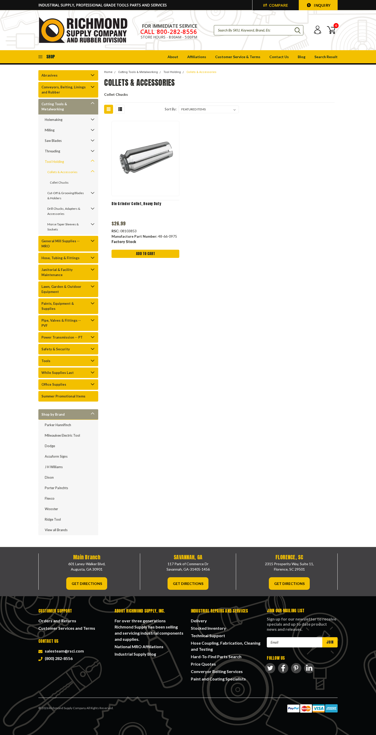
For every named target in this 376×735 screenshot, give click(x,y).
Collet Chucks (59, 182)
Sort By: (170, 109)
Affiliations (196, 57)
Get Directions (87, 583)
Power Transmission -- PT (62, 337)
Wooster (51, 509)
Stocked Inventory (208, 628)
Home (108, 72)
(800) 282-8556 (58, 658)
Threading (52, 151)
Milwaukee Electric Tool (62, 435)
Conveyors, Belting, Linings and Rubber (63, 89)
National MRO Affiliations (139, 646)
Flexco (49, 498)
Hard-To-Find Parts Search (216, 656)
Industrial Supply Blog (135, 654)
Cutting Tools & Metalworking (54, 106)
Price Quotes (203, 664)
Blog (301, 57)
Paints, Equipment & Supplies (57, 306)
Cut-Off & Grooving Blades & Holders (65, 195)
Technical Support (208, 635)
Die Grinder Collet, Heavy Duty (136, 204)
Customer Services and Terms (66, 628)
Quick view (145, 158)
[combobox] (258, 30)
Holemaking (53, 120)
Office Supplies (53, 384)
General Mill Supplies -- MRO (60, 243)
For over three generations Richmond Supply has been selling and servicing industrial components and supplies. (149, 630)
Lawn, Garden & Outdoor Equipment (61, 289)
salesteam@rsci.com (63, 650)
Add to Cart (145, 253)
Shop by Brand (53, 414)
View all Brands (56, 530)
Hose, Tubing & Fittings (60, 258)
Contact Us (279, 57)
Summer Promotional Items (63, 396)
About (173, 57)
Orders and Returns (57, 620)
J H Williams (54, 467)
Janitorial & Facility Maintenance (57, 272)
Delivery (199, 620)
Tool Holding (54, 162)
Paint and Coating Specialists (218, 678)
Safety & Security (55, 349)
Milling (49, 130)
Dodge (50, 446)
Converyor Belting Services (217, 671)
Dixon (49, 477)
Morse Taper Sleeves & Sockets (63, 226)
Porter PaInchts (56, 488)
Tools (45, 361)
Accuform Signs (56, 456)
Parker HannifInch (58, 425)
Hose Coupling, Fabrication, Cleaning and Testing (225, 646)
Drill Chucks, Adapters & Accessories (63, 211)
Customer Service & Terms (237, 57)
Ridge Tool (53, 519)
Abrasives (49, 75)
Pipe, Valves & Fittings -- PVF (61, 323)
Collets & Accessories (62, 172)
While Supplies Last (57, 373)
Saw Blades (53, 141)
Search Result (326, 57)
